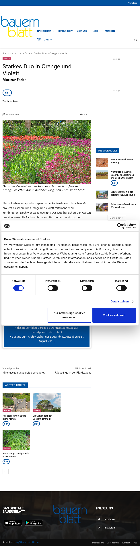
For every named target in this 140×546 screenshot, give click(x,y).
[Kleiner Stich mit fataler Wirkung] (102, 162)
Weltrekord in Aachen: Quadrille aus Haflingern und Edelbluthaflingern (123, 175)
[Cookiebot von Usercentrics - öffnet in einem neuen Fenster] (120, 226)
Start (5, 53)
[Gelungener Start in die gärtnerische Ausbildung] (102, 195)
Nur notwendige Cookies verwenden (69, 315)
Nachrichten (16, 53)
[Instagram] (99, 528)
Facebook (109, 519)
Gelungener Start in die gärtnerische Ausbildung (123, 193)
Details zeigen (120, 301)
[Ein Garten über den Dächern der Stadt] (46, 402)
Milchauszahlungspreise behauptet (24, 372)
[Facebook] (99, 519)
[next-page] (10, 471)
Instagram (110, 527)
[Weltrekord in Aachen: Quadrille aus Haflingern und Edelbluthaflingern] (102, 174)
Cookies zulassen (114, 315)
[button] (135, 40)
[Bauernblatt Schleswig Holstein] (17, 26)
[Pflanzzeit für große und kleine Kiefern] (16, 402)
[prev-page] (5, 471)
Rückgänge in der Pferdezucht (73, 372)
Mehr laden (115, 217)
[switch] (53, 288)
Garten (28, 53)
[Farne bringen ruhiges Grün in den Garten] (16, 440)
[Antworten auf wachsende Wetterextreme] (102, 207)
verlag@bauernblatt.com (25, 542)
